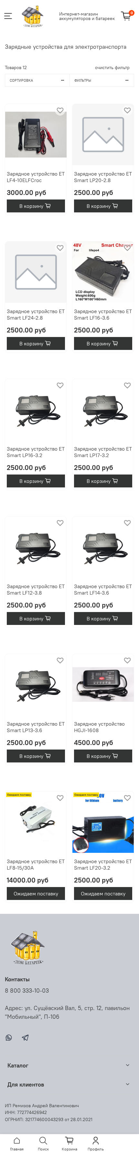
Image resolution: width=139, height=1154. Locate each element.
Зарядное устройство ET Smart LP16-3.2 (36, 451)
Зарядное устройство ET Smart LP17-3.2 (103, 451)
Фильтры (82, 80)
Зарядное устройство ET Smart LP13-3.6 (36, 726)
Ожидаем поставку (36, 893)
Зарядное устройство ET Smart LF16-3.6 (103, 314)
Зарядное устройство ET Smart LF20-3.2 (103, 864)
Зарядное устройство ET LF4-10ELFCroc (36, 176)
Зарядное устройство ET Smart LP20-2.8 (103, 176)
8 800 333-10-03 (27, 990)
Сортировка (21, 80)
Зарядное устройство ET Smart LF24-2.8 (36, 314)
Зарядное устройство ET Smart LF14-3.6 (103, 589)
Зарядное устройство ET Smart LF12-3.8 (36, 589)
